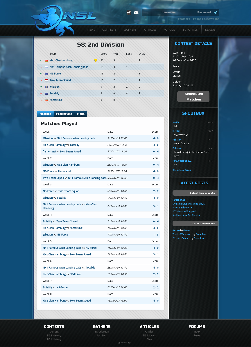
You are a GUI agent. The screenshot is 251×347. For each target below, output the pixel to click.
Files (149, 339)
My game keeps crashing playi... (189, 203)
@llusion (55, 86)
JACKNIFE (177, 131)
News (91, 29)
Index (197, 331)
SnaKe (176, 122)
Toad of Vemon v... (182, 234)
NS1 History (54, 339)
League (210, 29)
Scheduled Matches (194, 96)
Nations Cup (179, 199)
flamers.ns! (56, 100)
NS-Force (55, 73)
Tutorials (190, 29)
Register (184, 19)
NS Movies (149, 335)
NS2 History (54, 335)
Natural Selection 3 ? (183, 207)
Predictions (64, 114)
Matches (45, 114)
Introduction (101, 331)
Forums (169, 29)
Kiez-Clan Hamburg (61, 60)
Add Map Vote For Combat (186, 215)
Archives (102, 335)
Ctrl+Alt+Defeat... (181, 238)
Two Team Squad (60, 80)
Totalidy (54, 93)
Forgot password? (206, 19)
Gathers (130, 29)
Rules (197, 335)
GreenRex (201, 234)
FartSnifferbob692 (182, 160)
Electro (176, 230)
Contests (109, 29)
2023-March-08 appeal (184, 211)
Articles (150, 29)
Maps (81, 114)
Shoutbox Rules (182, 170)
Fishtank (177, 139)
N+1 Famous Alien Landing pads (69, 67)
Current (54, 331)
